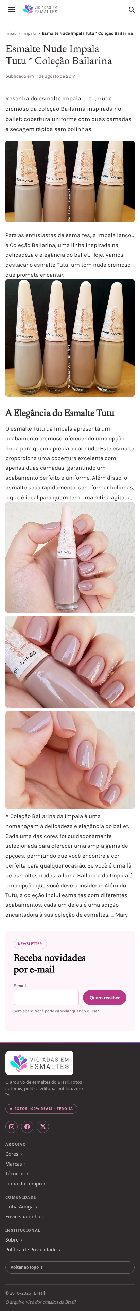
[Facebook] (27, 1127)
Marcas (13, 1163)
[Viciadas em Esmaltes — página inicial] (39, 1063)
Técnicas (15, 1173)
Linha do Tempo (23, 1183)
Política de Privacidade (31, 1249)
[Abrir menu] (11, 9)
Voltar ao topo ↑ (27, 1267)
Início (11, 33)
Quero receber (105, 997)
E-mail (20, 985)
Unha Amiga (19, 1206)
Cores (11, 1154)
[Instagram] (11, 1127)
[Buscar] (131, 9)
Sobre (12, 1239)
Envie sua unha (22, 1216)
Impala (29, 33)
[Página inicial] (40, 9)
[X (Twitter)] (43, 1127)
